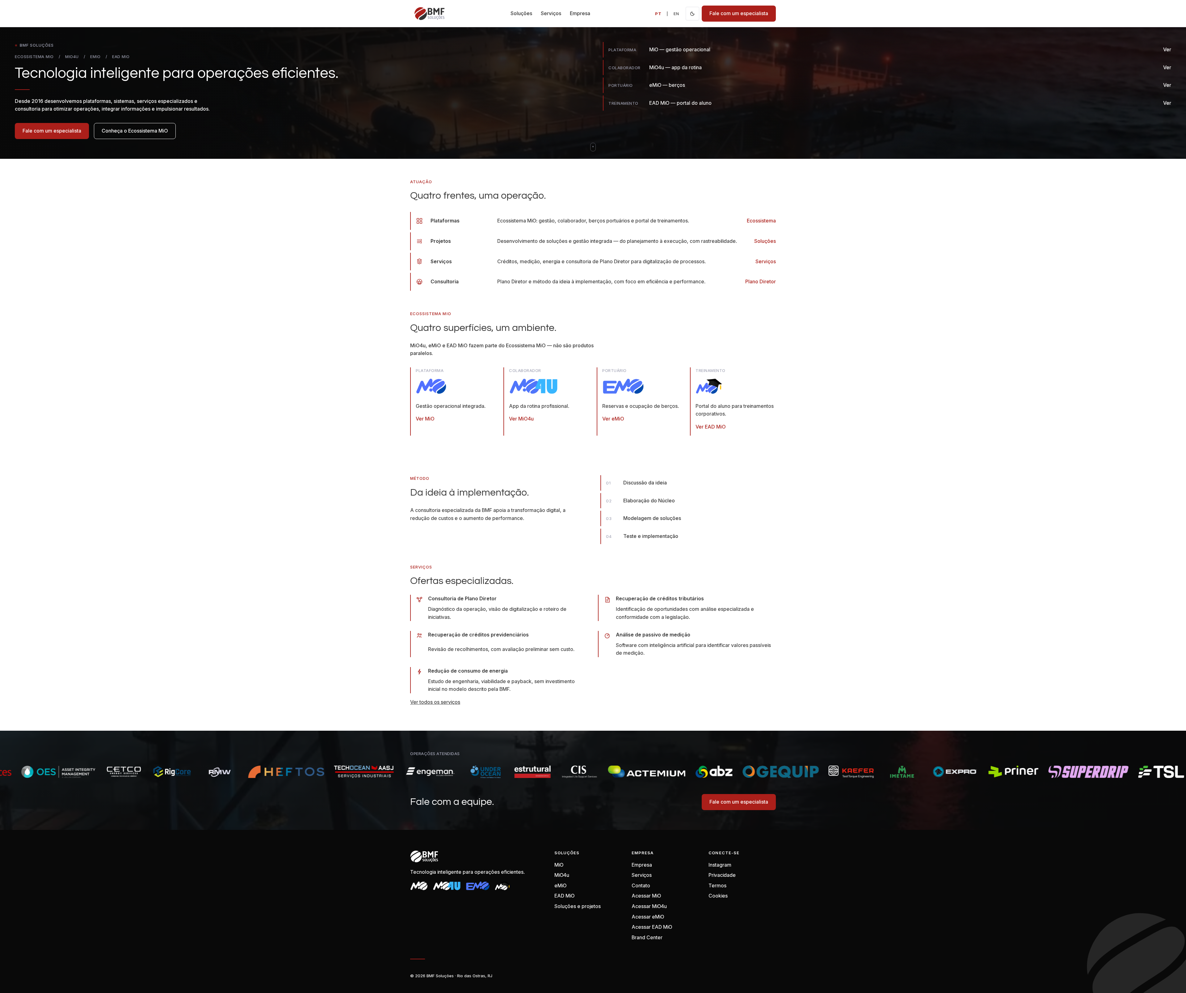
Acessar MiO (646, 896)
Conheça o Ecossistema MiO (135, 131)
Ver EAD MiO (711, 427)
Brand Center (647, 937)
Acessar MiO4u (649, 906)
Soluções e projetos (577, 906)
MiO (558, 865)
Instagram (720, 865)
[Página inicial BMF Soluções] (429, 13)
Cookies (718, 896)
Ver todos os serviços (435, 702)
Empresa (580, 13)
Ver (1167, 49)
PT (658, 13)
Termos (717, 885)
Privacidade (722, 875)
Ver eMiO (613, 419)
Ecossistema (761, 221)
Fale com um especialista (738, 13)
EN (676, 13)
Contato (641, 885)
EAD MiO (564, 896)
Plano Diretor (760, 281)
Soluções (521, 13)
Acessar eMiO (648, 917)
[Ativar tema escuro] (692, 13)
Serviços (551, 13)
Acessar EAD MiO (652, 927)
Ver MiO (425, 419)
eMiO (560, 885)
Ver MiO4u (521, 419)
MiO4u (561, 875)
